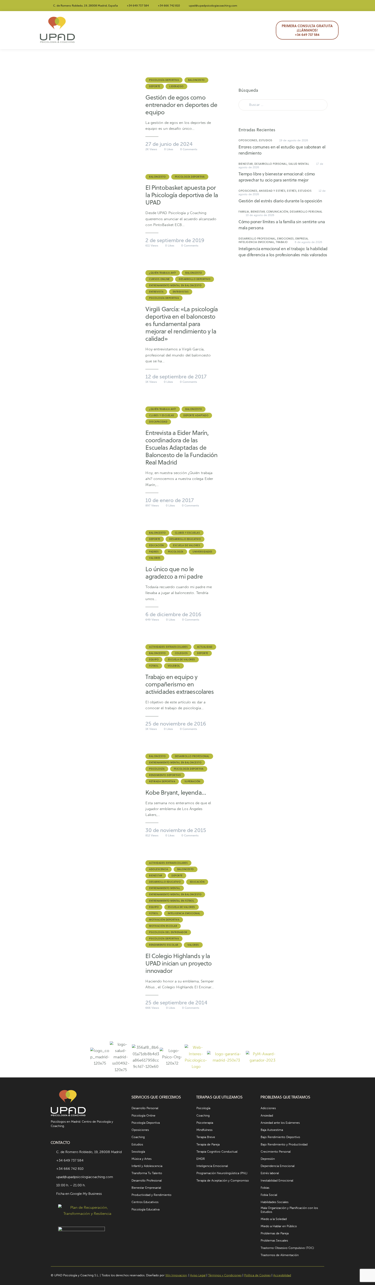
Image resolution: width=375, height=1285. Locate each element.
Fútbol (153, 665)
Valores (155, 558)
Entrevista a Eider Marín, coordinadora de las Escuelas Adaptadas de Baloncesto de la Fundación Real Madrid (181, 447)
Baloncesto (196, 80)
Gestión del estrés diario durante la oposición (280, 201)
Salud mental (298, 164)
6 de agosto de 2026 (308, 242)
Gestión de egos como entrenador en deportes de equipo (181, 105)
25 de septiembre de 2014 (176, 1002)
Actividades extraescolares (168, 647)
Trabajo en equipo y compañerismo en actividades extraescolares (179, 684)
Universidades (202, 551)
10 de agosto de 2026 (260, 215)
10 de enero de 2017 (169, 500)
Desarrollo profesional (192, 756)
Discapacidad (158, 421)
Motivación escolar (163, 926)
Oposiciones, (248, 140)
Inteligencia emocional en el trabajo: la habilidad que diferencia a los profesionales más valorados (282, 252)
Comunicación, (278, 211)
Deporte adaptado (195, 415)
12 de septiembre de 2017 (176, 376)
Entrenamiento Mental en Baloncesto (175, 285)
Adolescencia (158, 869)
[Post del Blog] (94, 114)
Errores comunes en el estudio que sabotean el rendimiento (282, 150)
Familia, (244, 211)
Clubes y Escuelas (161, 415)
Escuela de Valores (186, 545)
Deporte (154, 86)
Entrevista (156, 291)
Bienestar (155, 875)
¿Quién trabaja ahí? (162, 273)
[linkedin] (322, 6)
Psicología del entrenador (168, 932)
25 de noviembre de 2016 (175, 724)
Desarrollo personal (306, 211)
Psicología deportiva (164, 80)
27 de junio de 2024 (169, 144)
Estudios (265, 140)
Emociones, (286, 238)
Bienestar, (246, 164)
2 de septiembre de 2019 (174, 240)
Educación (156, 545)
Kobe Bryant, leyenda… (175, 792)
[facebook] (301, 6)
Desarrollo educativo (185, 539)
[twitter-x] (312, 6)
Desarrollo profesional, (257, 238)
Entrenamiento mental (164, 888)
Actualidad (204, 647)
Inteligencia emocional (184, 913)
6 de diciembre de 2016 (173, 614)
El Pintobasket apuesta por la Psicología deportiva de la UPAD (181, 195)
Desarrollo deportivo (194, 279)
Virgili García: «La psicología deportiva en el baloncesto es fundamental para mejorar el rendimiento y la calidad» (181, 323)
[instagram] (291, 6)
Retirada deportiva (162, 781)
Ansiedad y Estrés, (273, 191)
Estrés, (292, 191)
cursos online (159, 279)
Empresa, (302, 238)
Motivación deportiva (164, 919)
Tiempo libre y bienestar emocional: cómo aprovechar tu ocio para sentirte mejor (276, 177)
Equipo (154, 659)
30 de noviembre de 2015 (175, 830)
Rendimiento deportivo (165, 775)
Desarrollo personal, (271, 164)
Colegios (181, 653)
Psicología (175, 551)
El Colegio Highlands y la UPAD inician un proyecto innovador (178, 963)
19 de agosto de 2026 (293, 140)
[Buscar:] (282, 104)
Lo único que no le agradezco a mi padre (173, 572)
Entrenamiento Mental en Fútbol (171, 900)
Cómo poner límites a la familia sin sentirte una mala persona (281, 225)
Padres (154, 551)
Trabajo (282, 242)
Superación (192, 781)
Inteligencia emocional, (257, 242)
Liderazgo (176, 86)
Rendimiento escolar (163, 945)
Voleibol (174, 665)
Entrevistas (181, 291)
